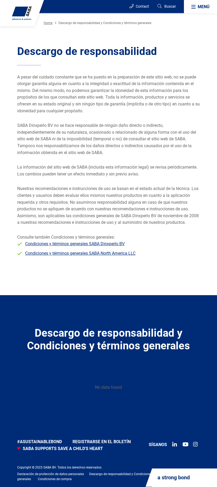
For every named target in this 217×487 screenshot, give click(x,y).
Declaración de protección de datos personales (50, 474)
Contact (142, 6)
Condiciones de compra (55, 479)
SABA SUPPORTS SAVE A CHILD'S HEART (62, 448)
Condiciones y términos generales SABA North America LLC (80, 253)
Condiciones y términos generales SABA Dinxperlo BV (75, 243)
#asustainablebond (39, 441)
